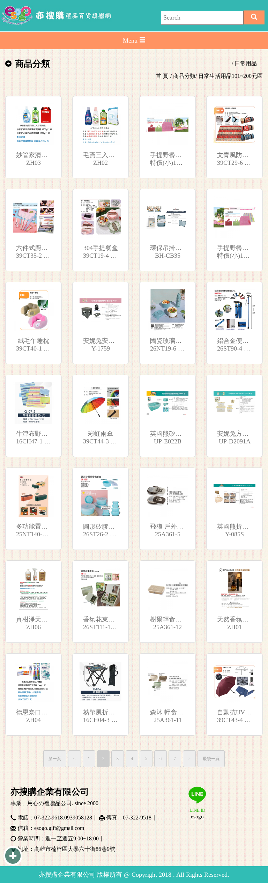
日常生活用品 (215, 76)
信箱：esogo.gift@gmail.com (50, 827)
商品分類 (184, 76)
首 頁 (162, 76)
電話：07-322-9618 (40, 816)
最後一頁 (211, 758)
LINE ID (197, 813)
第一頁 (55, 758)
